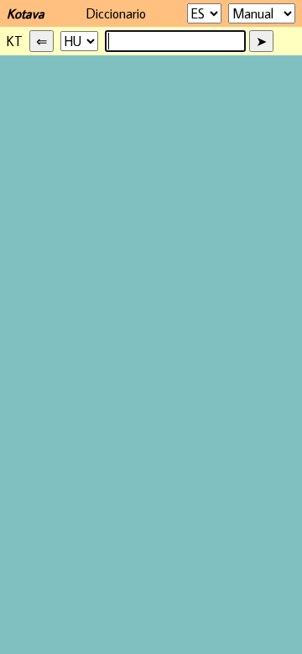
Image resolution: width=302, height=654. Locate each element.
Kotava (25, 13)
